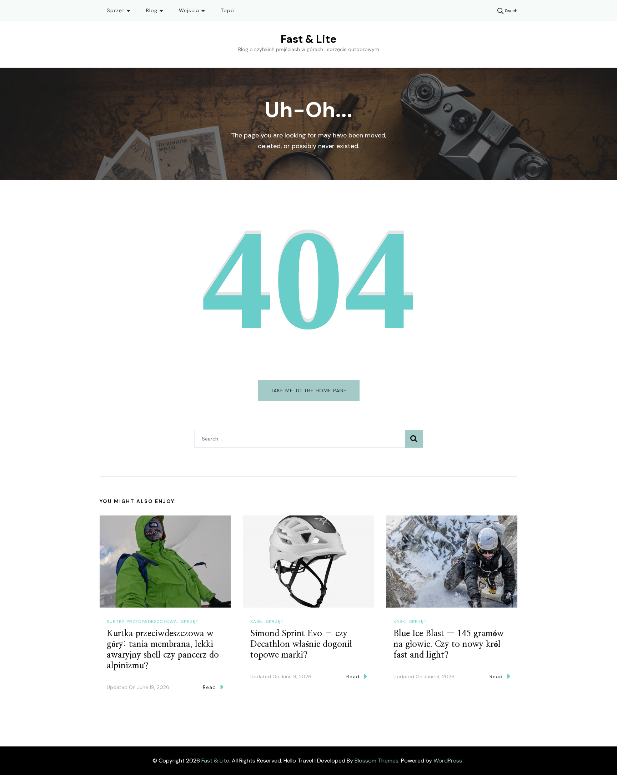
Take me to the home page (309, 390)
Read (209, 687)
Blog (151, 10)
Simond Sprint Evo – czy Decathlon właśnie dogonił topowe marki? (301, 644)
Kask (256, 621)
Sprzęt (116, 10)
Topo (227, 10)
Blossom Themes (376, 760)
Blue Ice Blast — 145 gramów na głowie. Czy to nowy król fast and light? (448, 644)
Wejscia (189, 10)
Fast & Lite (308, 39)
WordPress (447, 760)
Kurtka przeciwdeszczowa (142, 621)
